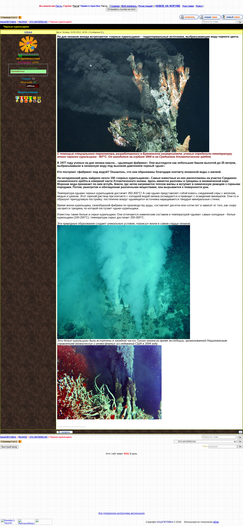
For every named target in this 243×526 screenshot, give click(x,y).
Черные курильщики (61, 22)
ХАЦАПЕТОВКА (8, 22)
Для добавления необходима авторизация (121, 513)
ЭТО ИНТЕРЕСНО (38, 22)
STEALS (28, 32)
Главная (115, 6)
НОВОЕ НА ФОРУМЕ (167, 6)
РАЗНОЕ (22, 22)
